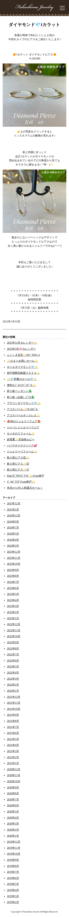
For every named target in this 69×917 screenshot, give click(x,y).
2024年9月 (13, 521)
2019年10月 (13, 853)
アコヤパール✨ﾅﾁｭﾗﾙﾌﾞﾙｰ (23, 409)
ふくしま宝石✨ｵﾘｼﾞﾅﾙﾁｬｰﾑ (23, 354)
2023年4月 (13, 600)
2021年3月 (13, 751)
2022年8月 (13, 648)
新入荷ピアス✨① (18, 469)
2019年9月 (13, 859)
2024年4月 (13, 539)
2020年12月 (13, 769)
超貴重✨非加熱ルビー (20, 439)
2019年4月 (13, 890)
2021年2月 (13, 757)
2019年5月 (13, 883)
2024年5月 (13, 533)
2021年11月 (13, 702)
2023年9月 (13, 569)
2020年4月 (13, 817)
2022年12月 (13, 624)
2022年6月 (13, 660)
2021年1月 (13, 763)
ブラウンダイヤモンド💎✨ (24, 403)
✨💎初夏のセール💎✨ (22, 379)
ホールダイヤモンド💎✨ (22, 366)
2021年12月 (13, 696)
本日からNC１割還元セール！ (25, 487)
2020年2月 (13, 829)
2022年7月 (13, 654)
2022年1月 (13, 690)
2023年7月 (13, 581)
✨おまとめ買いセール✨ (22, 360)
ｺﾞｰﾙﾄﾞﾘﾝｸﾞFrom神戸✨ (21, 481)
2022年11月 (13, 630)
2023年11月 (13, 557)
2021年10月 (13, 708)
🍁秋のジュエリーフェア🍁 (24, 421)
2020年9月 (13, 787)
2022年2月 (13, 684)
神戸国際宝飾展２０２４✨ (23, 372)
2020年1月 (13, 835)
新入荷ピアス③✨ (18, 457)
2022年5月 (13, 666)
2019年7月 (13, 871)
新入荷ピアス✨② (18, 463)
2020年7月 (13, 799)
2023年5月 (13, 594)
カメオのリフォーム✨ (20, 433)
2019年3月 (13, 896)
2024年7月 (13, 527)
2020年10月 (13, 781)
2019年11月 (13, 847)
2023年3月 (13, 606)
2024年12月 (13, 515)
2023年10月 (13, 563)
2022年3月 (13, 678)
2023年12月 (13, 551)
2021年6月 (13, 732)
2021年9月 (13, 714)
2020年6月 (13, 805)
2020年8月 (13, 793)
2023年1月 (13, 618)
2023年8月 (13, 575)
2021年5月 (13, 739)
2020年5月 (13, 811)
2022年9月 (13, 642)
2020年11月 (13, 775)
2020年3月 (13, 823)
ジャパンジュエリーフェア (23, 427)
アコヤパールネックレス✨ (23, 415)
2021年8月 (13, 720)
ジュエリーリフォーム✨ (22, 451)
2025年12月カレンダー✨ (22, 342)
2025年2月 (13, 509)
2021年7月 (13, 727)
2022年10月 (13, 636)
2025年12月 (13, 503)
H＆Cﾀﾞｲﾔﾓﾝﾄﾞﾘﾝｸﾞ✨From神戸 (25, 475)
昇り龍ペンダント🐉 (19, 391)
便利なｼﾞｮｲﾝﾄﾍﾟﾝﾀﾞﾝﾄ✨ (21, 385)
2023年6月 (13, 588)
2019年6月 (13, 878)
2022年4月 (13, 672)
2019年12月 (13, 841)
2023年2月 (13, 612)
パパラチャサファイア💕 (22, 445)
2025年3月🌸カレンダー (21, 348)
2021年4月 (13, 745)
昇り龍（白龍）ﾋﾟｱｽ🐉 (20, 397)
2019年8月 (13, 865)
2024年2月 (13, 545)
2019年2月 (13, 902)
